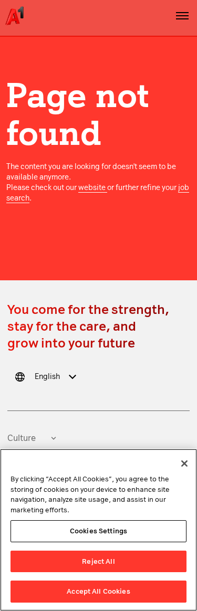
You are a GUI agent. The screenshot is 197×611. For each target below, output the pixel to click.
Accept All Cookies (98, 591)
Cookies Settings (98, 531)
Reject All (98, 561)
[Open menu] (182, 15)
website (92, 187)
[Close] (184, 463)
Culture (21, 438)
